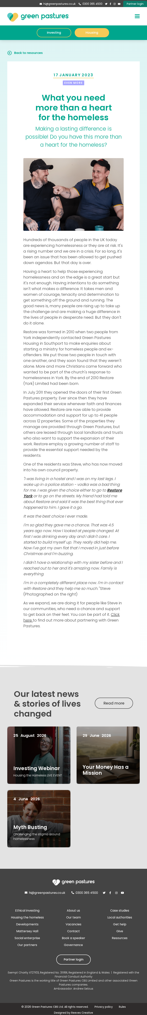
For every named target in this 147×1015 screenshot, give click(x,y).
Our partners (27, 945)
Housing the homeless (27, 917)
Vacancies (73, 924)
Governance (73, 945)
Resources (119, 938)
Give (119, 931)
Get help (119, 924)
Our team (73, 917)
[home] (38, 16)
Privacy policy (104, 1007)
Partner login (73, 959)
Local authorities (119, 917)
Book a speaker (73, 938)
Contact (73, 931)
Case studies (119, 910)
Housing (92, 32)
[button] (137, 16)
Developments (27, 924)
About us (73, 910)
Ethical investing (27, 910)
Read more (114, 703)
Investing (54, 32)
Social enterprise (27, 938)
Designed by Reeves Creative (73, 1013)
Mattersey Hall (27, 931)
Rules (122, 1007)
